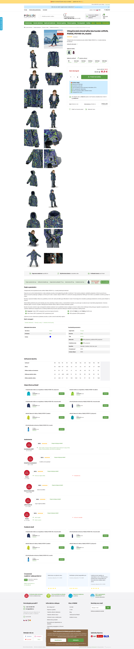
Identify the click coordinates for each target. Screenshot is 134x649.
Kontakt (45, 10)
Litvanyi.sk (94, 647)
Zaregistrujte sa (78, 7)
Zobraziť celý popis (71, 44)
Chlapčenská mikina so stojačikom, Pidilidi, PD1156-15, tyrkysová (42, 389)
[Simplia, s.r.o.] (107, 647)
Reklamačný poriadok (52, 619)
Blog (71, 612)
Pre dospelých (81, 23)
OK (108, 607)
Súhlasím (76, 640)
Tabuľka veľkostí (83, 58)
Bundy (81, 336)
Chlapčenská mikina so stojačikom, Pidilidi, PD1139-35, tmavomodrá (43, 401)
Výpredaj (98, 23)
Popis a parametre (30, 282)
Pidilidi (50, 330)
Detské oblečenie (38, 23)
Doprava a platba (51, 609)
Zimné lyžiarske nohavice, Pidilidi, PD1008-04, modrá (39, 425)
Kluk (50, 333)
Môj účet (108, 10)
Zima (81, 333)
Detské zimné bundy (54, 27)
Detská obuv (28, 23)
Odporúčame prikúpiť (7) (56, 282)
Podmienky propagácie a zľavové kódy (55, 627)
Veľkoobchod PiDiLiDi (75, 614)
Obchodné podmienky (35, 10)
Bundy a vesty (45, 27)
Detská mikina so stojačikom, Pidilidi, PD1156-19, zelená (84, 389)
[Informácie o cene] (99, 72)
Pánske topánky (71, 23)
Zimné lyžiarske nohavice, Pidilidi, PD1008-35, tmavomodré (85, 401)
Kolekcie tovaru (73, 617)
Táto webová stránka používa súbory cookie (67, 636)
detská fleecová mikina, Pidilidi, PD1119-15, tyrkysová (83, 413)
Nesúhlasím (58, 640)
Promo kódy (105, 23)
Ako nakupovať (50, 607)
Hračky (88, 23)
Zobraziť (108, 4)
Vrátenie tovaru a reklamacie (54, 617)
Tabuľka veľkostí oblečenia (53, 612)
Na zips (82, 330)
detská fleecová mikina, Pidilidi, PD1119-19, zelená (38, 413)
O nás (25, 10)
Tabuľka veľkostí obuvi (52, 614)
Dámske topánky (61, 23)
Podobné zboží (79, 282)
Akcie (93, 23)
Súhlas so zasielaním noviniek (97, 611)
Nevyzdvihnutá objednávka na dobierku (54, 623)
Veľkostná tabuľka (42, 282)
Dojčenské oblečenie (49, 23)
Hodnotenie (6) (69, 282)
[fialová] (73, 52)
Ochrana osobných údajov (40, 647)
